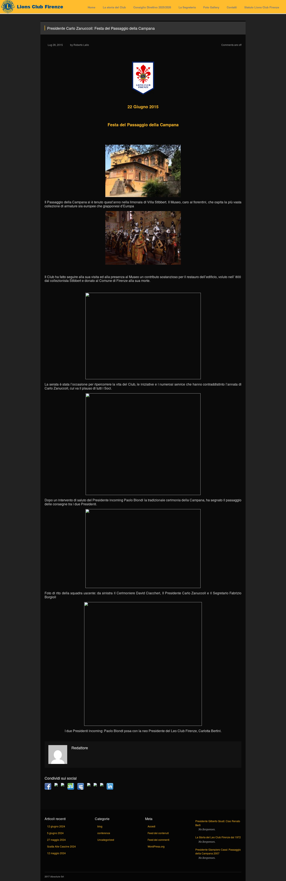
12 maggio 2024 (56, 853)
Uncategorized (105, 839)
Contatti (232, 7)
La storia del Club (114, 7)
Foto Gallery (211, 7)
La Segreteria (187, 7)
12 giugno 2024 (56, 826)
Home (91, 7)
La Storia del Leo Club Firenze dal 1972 (218, 837)
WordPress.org (156, 846)
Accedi (151, 826)
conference (103, 833)
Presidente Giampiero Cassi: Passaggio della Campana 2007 (218, 851)
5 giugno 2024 (55, 833)
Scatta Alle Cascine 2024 (61, 846)
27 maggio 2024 (56, 839)
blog (99, 826)
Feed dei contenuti (158, 833)
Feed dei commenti (158, 839)
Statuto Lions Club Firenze (261, 7)
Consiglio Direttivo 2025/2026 (152, 7)
